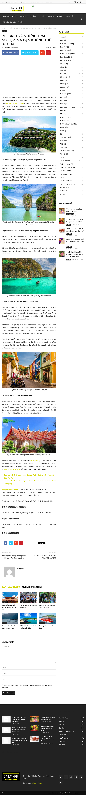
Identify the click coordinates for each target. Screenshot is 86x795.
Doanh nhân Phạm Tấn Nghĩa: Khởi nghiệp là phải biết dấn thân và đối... (74, 254)
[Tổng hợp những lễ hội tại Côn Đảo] (28, 597)
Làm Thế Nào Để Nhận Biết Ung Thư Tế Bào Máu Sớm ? (75, 241)
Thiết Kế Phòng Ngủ (67, 151)
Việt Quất (63, 191)
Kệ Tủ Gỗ (63, 97)
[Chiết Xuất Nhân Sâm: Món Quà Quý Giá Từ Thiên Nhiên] (6, 730)
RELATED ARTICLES (11, 587)
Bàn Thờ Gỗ (64, 47)
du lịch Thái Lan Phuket (15, 103)
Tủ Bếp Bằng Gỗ (66, 171)
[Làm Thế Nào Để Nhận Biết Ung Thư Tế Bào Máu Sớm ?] (61, 241)
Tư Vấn (20, 22)
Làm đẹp (63, 104)
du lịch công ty (36, 460)
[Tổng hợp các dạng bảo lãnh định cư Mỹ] (61, 211)
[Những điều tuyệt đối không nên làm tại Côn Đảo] (10, 597)
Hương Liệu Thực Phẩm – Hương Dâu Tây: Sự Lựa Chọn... (19, 719)
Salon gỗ (63, 131)
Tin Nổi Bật (64, 154)
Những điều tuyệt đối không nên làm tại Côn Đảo (9, 607)
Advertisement (34, 2)
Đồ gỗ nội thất (65, 77)
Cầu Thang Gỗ (65, 64)
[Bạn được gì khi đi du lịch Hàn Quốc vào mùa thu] (61, 221)
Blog (42, 2)
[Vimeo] (80, 1)
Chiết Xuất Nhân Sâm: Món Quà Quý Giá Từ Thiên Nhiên (19, 730)
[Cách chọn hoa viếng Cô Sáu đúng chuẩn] (47, 597)
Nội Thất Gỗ (64, 120)
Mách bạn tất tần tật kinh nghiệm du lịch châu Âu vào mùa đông (14, 557)
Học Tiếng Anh (65, 94)
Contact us (48, 2)
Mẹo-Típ (63, 114)
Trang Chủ (6, 16)
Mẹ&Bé (59, 16)
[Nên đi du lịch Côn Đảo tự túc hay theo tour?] (10, 618)
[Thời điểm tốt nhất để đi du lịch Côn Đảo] (28, 618)
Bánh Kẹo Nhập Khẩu (68, 54)
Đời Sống (51, 16)
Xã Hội (62, 194)
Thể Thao (33, 16)
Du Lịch (42, 16)
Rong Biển (64, 127)
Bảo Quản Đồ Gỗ (66, 57)
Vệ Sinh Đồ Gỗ (65, 187)
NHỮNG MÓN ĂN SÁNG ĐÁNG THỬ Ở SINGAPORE (45, 557)
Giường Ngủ (64, 87)
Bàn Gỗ (63, 40)
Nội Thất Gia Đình (66, 117)
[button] (81, 19)
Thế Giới (63, 144)
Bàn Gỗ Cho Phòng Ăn (68, 43)
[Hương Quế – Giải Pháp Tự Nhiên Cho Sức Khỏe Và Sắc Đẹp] (6, 740)
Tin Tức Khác (65, 161)
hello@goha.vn (37, 783)
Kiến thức (63, 100)
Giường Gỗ (64, 84)
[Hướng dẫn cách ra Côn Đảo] (47, 618)
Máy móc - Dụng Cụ (66, 731)
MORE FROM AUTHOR (32, 587)
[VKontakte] (83, 1)
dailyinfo (7, 47)
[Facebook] (72, 1)
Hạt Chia (63, 90)
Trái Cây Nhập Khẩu (67, 167)
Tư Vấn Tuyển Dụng (67, 184)
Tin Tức (14, 16)
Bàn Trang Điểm (66, 50)
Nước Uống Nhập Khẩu (68, 124)
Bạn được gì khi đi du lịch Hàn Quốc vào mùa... (47, 728)
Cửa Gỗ (63, 70)
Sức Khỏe (23, 16)
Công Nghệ (69, 16)
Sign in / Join (24, 2)
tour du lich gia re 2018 (12, 469)
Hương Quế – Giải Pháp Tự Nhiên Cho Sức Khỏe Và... (19, 740)
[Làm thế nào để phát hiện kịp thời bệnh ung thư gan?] (61, 230)
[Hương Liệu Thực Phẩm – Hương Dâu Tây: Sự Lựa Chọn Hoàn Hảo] (6, 719)
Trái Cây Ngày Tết (66, 164)
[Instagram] (75, 1)
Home (3, 28)
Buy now (76, 793)
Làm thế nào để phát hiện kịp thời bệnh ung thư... (47, 739)
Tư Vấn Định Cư (66, 181)
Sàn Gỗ (62, 134)
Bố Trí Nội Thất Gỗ (67, 60)
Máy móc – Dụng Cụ (9, 22)
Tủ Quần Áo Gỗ (66, 174)
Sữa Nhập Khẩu (66, 137)
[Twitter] (77, 1)
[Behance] (69, 1)
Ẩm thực (63, 37)
